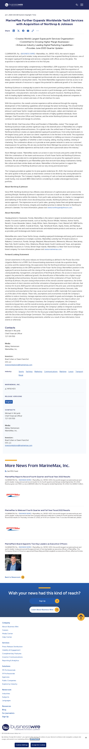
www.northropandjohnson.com (60, 207)
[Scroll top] (81, 617)
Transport (79, 371)
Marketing (38, 371)
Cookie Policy (35, 739)
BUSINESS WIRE (28, 54)
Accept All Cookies (38, 745)
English (9, 402)
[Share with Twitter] (18, 30)
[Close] (86, 738)
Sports (21, 371)
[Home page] (14, 4)
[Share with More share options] (37, 30)
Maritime (62, 371)
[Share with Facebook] (23, 30)
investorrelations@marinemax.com (18, 365)
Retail (21, 375)
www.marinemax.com (53, 249)
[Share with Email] (28, 30)
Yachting (29, 371)
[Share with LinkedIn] (13, 30)
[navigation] (82, 5)
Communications (51, 371)
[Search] (77, 5)
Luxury (70, 371)
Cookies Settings (22, 745)
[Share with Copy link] (33, 30)
